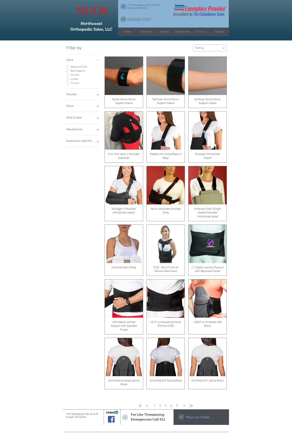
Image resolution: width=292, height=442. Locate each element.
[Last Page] (191, 405)
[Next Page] (184, 405)
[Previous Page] (147, 405)
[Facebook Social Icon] (111, 419)
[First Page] (140, 405)
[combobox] (210, 48)
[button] (223, 13)
